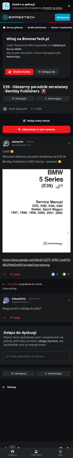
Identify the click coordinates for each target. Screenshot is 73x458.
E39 (39, 108)
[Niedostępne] (36, 171)
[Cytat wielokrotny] (4, 274)
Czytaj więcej (7, 6)
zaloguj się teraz (48, 341)
